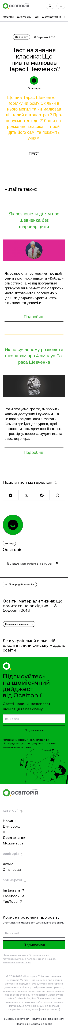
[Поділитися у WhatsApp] (57, 495)
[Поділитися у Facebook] (42, 495)
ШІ (37, 16)
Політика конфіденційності (48, 1019)
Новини (8, 16)
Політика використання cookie (34, 1024)
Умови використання (16, 1019)
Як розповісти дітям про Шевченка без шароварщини (34, 220)
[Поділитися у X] (26, 495)
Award (8, 864)
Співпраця (12, 869)
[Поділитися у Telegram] (10, 495)
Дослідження (51, 16)
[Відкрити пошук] (50, 6)
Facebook (11, 896)
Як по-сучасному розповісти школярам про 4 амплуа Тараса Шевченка (34, 356)
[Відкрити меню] (60, 6)
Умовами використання (17, 747)
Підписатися (34, 730)
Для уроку (24, 16)
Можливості (13, 843)
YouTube (10, 901)
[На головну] (16, 6)
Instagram (11, 890)
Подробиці (34, 316)
